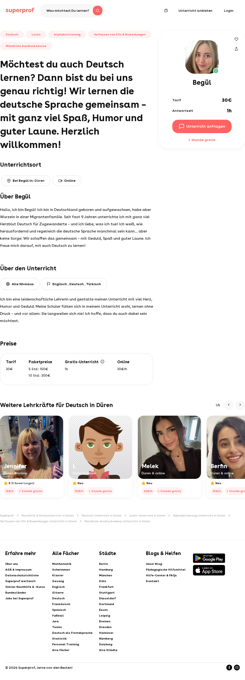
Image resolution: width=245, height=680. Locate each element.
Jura (55, 621)
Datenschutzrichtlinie (22, 575)
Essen (103, 610)
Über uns (11, 564)
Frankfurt (106, 587)
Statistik (59, 638)
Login (229, 10)
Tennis (57, 627)
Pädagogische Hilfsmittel (166, 569)
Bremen (104, 621)
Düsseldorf (107, 598)
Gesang (58, 581)
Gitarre (58, 592)
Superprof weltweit (20, 581)
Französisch (61, 604)
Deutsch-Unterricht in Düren (102, 515)
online (70, 180)
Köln (102, 581)
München (105, 575)
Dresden (105, 627)
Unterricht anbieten (195, 10)
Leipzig (104, 615)
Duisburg (105, 644)
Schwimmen (61, 569)
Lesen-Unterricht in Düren (147, 515)
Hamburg (106, 569)
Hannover (106, 633)
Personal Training (65, 644)
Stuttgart (107, 592)
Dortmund (106, 604)
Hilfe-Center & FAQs (161, 575)
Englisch (58, 587)
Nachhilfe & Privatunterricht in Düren (48, 515)
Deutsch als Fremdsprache (72, 633)
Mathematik (62, 564)
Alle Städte (108, 650)
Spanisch (59, 610)
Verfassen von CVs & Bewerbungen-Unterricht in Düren (38, 521)
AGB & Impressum (18, 569)
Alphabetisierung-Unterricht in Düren (199, 515)
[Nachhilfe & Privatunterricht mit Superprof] (20, 10)
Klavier (57, 575)
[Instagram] (237, 667)
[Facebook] (229, 667)
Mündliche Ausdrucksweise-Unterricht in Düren (117, 521)
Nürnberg (106, 638)
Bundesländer (15, 592)
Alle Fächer (60, 650)
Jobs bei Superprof (19, 598)
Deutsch (58, 598)
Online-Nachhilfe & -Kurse (25, 587)
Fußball (58, 615)
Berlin (103, 564)
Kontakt (152, 581)
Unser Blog (154, 564)
